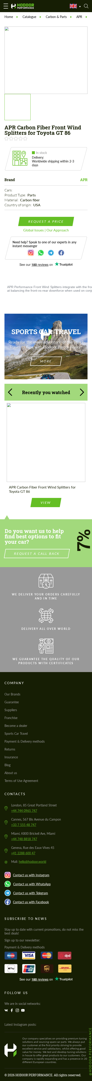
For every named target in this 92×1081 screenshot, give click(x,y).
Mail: (28, 861)
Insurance (11, 757)
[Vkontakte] (6, 1010)
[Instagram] (18, 1010)
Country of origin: (18, 205)
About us (10, 773)
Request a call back (37, 553)
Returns (9, 749)
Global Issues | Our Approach (46, 230)
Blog (7, 765)
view (46, 502)
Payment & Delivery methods (24, 741)
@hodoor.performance (90, 1051)
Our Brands (12, 694)
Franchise (10, 718)
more (46, 361)
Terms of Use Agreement (21, 781)
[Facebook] (12, 1010)
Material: (11, 200)
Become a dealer (15, 726)
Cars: (8, 190)
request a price (46, 221)
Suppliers (10, 710)
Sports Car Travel (16, 733)
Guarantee (11, 702)
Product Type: (15, 195)
